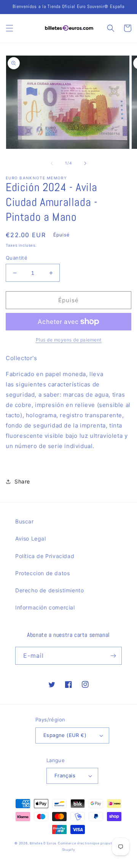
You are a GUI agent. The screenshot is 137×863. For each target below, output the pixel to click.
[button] (9, 28)
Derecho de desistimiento (49, 590)
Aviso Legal (30, 538)
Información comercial (45, 607)
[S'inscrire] (113, 656)
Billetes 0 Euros (43, 843)
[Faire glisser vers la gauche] (51, 163)
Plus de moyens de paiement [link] (69, 340)
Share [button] (22, 481)
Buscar (24, 521)
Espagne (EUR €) (64, 735)
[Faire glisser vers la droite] (85, 163)
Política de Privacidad (44, 556)
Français (64, 775)
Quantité (16, 258)
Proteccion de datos (42, 573)
